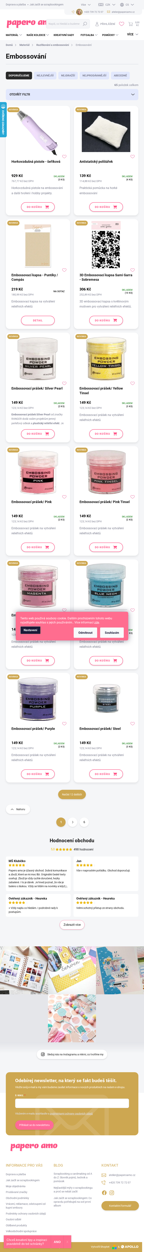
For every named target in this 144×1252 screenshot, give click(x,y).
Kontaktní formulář (120, 1205)
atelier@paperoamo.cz (122, 1175)
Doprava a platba (16, 4)
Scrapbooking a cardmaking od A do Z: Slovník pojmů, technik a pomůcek (73, 1177)
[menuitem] (14, 35)
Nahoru (20, 809)
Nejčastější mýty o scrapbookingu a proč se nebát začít (73, 1189)
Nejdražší (68, 75)
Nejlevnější (45, 75)
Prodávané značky (16, 1192)
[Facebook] (104, 1192)
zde (96, 622)
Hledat (85, 23)
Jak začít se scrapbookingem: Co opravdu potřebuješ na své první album (73, 1202)
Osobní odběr (13, 1219)
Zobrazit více (72, 924)
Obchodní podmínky (17, 1198)
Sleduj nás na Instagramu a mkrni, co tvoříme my (75, 1054)
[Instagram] (112, 1192)
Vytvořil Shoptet (100, 1246)
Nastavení (30, 630)
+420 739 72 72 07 (120, 1182)
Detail (38, 320)
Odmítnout (85, 632)
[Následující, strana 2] (72, 822)
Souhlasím (112, 632)
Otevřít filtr (20, 94)
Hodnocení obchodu (72, 840)
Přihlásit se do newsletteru (34, 1125)
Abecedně (120, 75)
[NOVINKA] (38, 133)
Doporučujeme (19, 75)
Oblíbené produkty (16, 1225)
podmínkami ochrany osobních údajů (71, 1113)
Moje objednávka (16, 1186)
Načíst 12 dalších (72, 794)
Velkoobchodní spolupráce (21, 1231)
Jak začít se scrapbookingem (46, 4)
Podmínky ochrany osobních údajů (26, 1213)
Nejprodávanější (94, 75)
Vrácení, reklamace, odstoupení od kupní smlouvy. (26, 1205)
